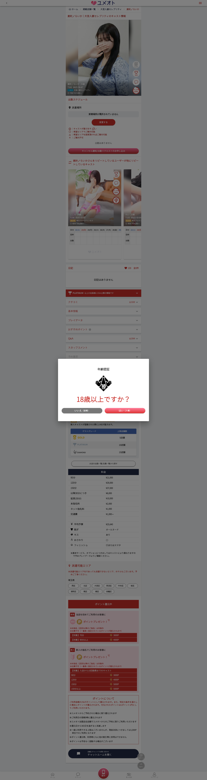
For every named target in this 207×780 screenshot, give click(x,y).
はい (125, 410)
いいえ (82, 410)
